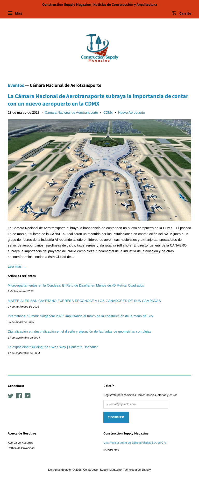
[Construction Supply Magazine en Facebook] (19, 397)
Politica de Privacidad (21, 448)
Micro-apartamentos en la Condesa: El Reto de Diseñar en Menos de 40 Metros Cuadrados (76, 285)
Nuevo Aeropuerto (131, 112)
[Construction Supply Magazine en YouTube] (28, 397)
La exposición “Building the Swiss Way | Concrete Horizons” (53, 347)
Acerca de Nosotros (20, 442)
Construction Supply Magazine (102, 469)
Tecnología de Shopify (137, 469)
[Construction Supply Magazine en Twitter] (10, 397)
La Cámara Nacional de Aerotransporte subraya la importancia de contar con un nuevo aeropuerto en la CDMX (98, 100)
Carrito (185, 13)
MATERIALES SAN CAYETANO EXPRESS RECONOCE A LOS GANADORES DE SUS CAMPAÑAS (84, 301)
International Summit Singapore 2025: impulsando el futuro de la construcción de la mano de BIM (81, 316)
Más (18, 13)
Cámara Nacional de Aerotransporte (71, 112)
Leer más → (17, 266)
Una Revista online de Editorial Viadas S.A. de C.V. (135, 442)
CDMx (108, 112)
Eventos (16, 85)
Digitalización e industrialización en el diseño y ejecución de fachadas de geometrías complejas (79, 331)
